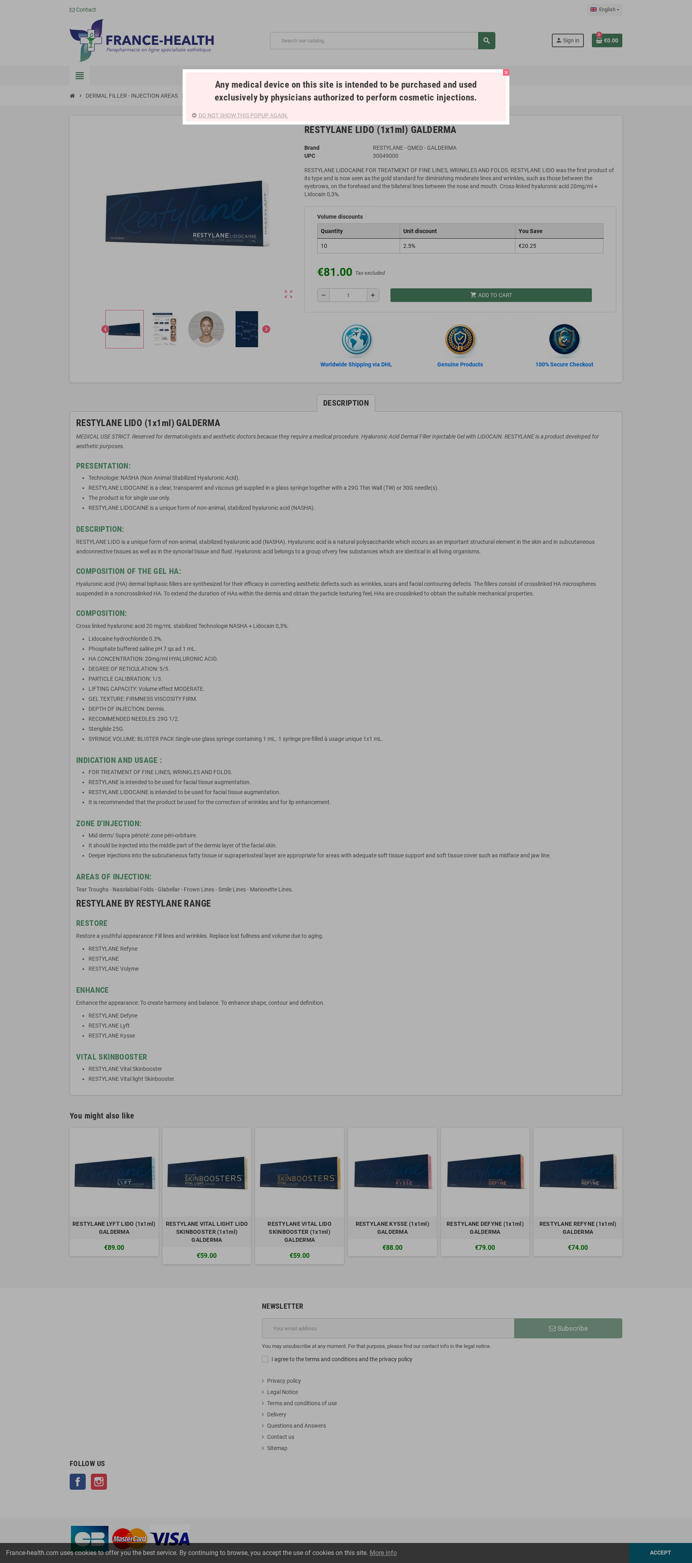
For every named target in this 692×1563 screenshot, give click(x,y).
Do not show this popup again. (243, 115)
